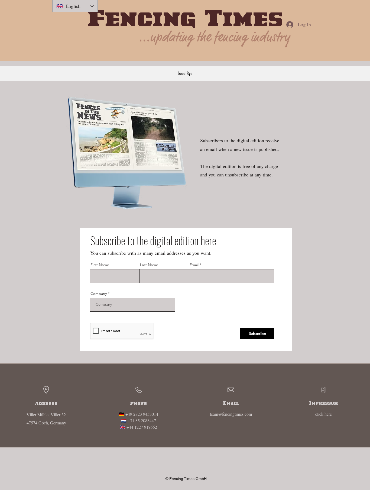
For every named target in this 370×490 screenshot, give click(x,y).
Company (98, 293)
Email (194, 265)
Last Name (149, 265)
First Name (99, 265)
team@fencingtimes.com (231, 414)
